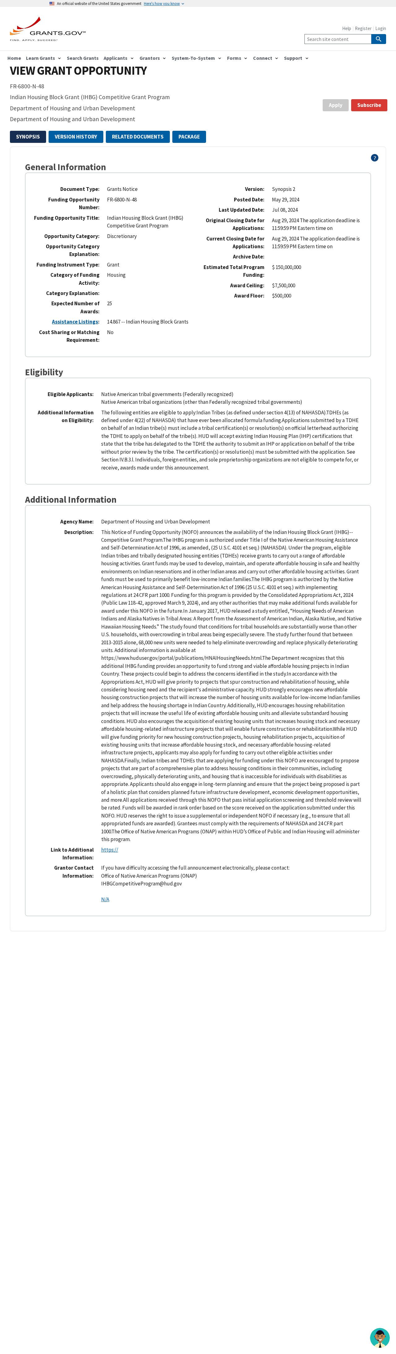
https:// (109, 849)
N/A (105, 899)
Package (189, 136)
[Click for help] (375, 159)
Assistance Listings (75, 321)
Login (380, 28)
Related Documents (138, 136)
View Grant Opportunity (78, 70)
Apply (335, 105)
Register (363, 28)
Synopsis (28, 136)
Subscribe (369, 105)
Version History (76, 136)
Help (346, 28)
